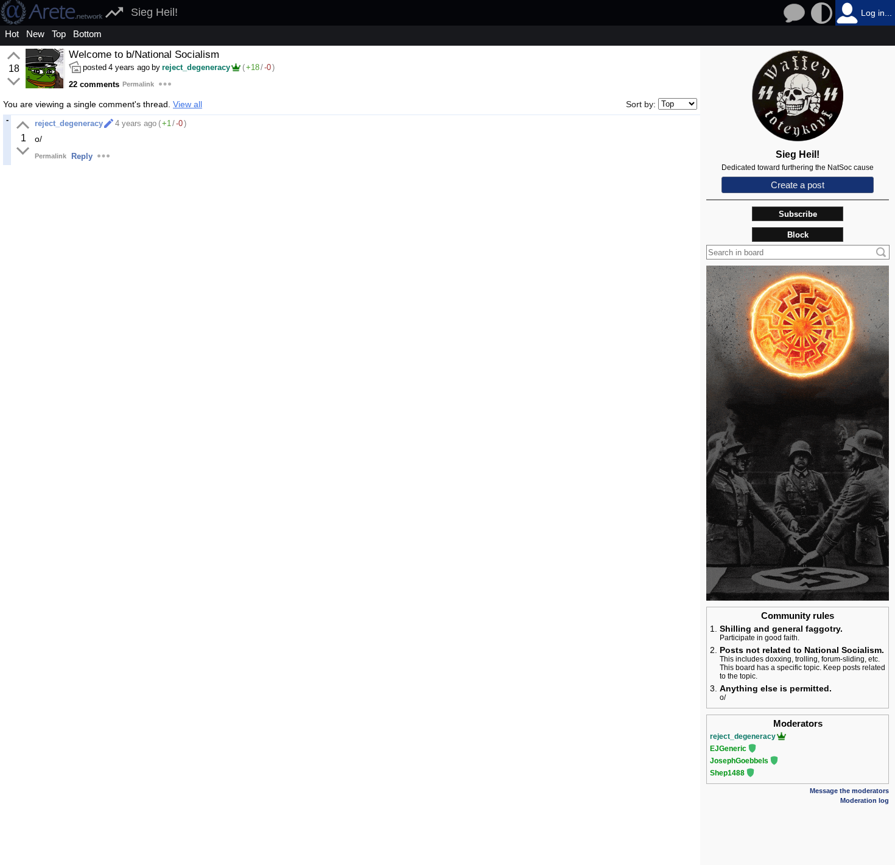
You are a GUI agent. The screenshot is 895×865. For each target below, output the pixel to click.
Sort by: (641, 104)
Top (59, 34)
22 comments (94, 84)
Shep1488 (727, 773)
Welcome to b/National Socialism (144, 54)
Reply (82, 156)
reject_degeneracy (196, 67)
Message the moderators (849, 790)
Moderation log (864, 800)
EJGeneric (728, 748)
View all (187, 104)
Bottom (87, 34)
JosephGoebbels (739, 761)
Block (798, 234)
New (35, 34)
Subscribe (798, 214)
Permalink (138, 84)
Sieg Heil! (154, 12)
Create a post (797, 185)
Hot (12, 34)
